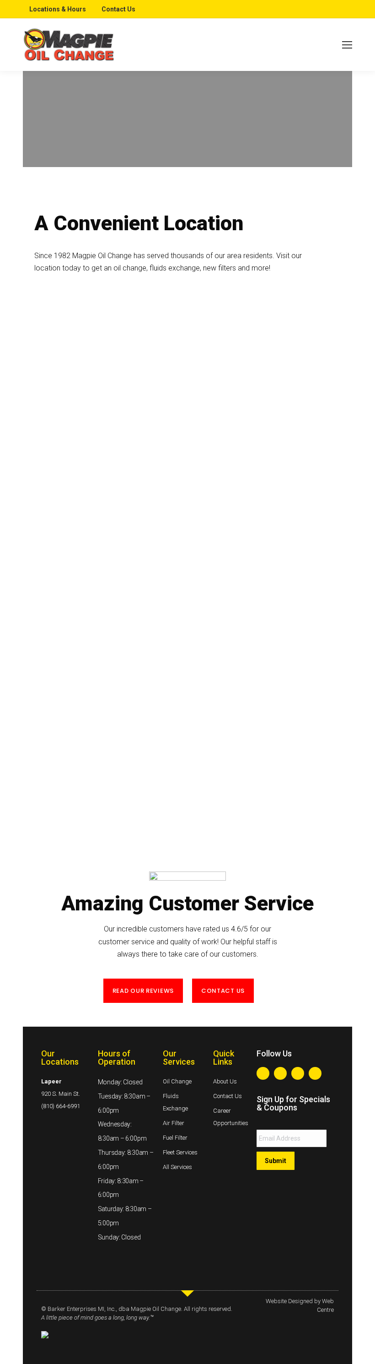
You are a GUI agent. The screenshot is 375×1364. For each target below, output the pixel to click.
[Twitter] (280, 1073)
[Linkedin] (297, 1073)
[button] (143, 991)
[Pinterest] (315, 1073)
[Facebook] (263, 1073)
